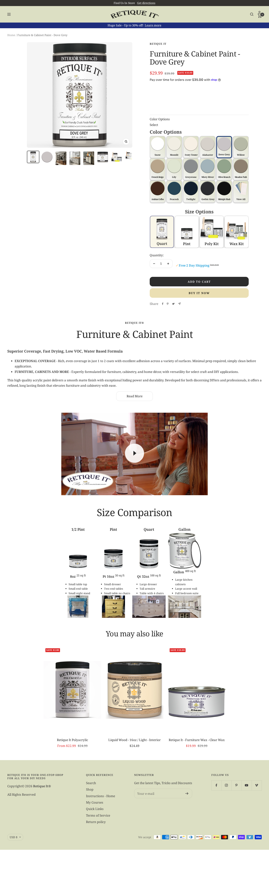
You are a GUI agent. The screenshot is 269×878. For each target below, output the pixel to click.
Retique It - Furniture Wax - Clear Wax (197, 740)
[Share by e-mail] (179, 304)
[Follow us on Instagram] (226, 785)
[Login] (260, 12)
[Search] (251, 14)
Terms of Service (98, 815)
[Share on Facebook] (162, 304)
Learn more (153, 25)
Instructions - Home (100, 796)
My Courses (94, 802)
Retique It (158, 43)
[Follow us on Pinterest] (236, 785)
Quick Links (95, 809)
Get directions (146, 3)
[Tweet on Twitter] (173, 304)
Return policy (96, 822)
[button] (241, 191)
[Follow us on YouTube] (247, 785)
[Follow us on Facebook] (216, 785)
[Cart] (260, 16)
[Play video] (134, 453)
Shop (89, 789)
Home (11, 35)
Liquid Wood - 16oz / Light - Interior (134, 740)
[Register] (186, 793)
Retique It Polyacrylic (72, 740)
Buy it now (199, 293)
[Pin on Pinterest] (168, 304)
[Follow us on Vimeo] (257, 785)
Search (91, 783)
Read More (135, 396)
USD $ (13, 837)
